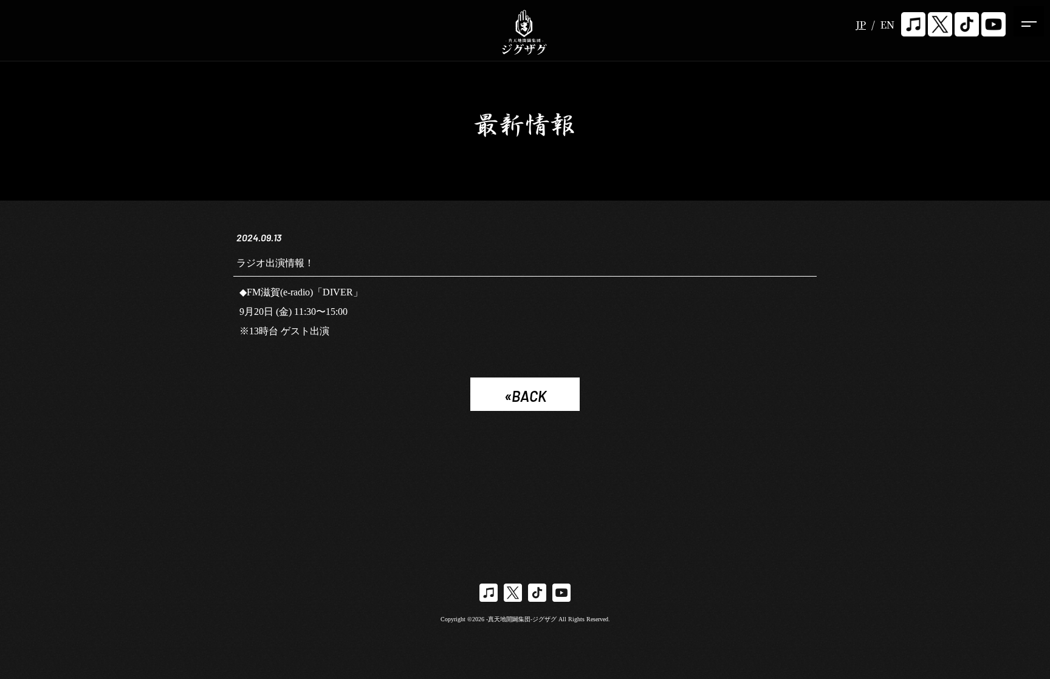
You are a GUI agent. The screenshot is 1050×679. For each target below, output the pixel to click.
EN (887, 25)
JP (861, 25)
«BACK (525, 396)
